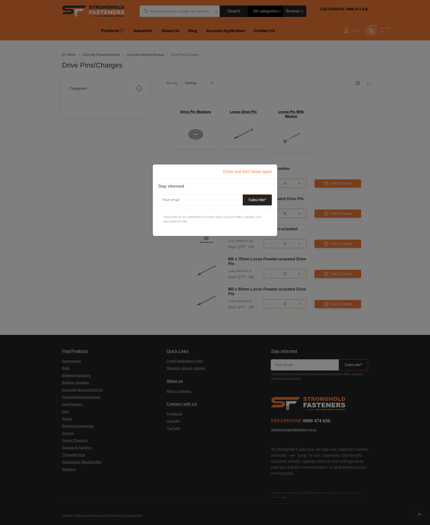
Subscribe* (257, 200)
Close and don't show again (247, 171)
